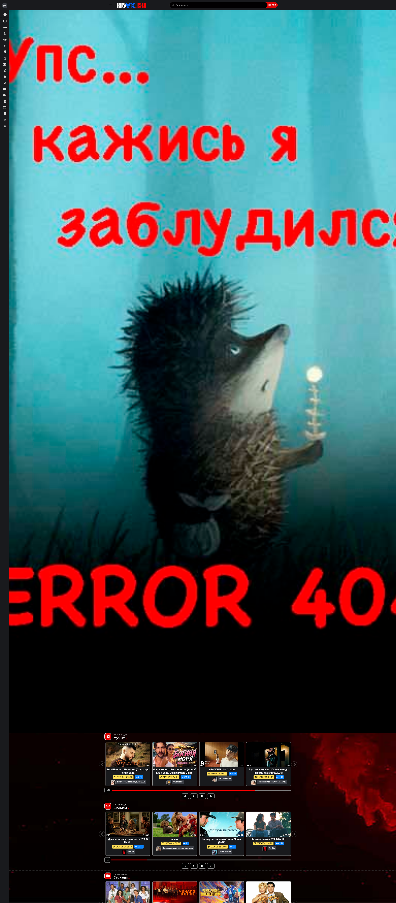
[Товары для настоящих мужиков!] (158, 849)
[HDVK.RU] (131, 5)
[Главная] (4, 14)
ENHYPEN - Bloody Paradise (269, 769)
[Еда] (4, 52)
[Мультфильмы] (4, 76)
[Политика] (4, 83)
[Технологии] (4, 114)
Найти (272, 5)
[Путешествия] (4, 89)
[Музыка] (4, 70)
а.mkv (174, 839)
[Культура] (4, 64)
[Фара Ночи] (216, 783)
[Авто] (4, 27)
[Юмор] (4, 126)
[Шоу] (4, 120)
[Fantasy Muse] (121, 779)
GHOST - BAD (175, 769)
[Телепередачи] (4, 107)
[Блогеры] (4, 33)
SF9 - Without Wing (128, 769)
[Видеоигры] (4, 39)
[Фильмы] (4, 21)
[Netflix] (124, 852)
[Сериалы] (4, 95)
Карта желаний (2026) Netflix (269, 839)
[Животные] (4, 58)
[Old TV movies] (214, 852)
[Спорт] (4, 101)
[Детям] (4, 46)
